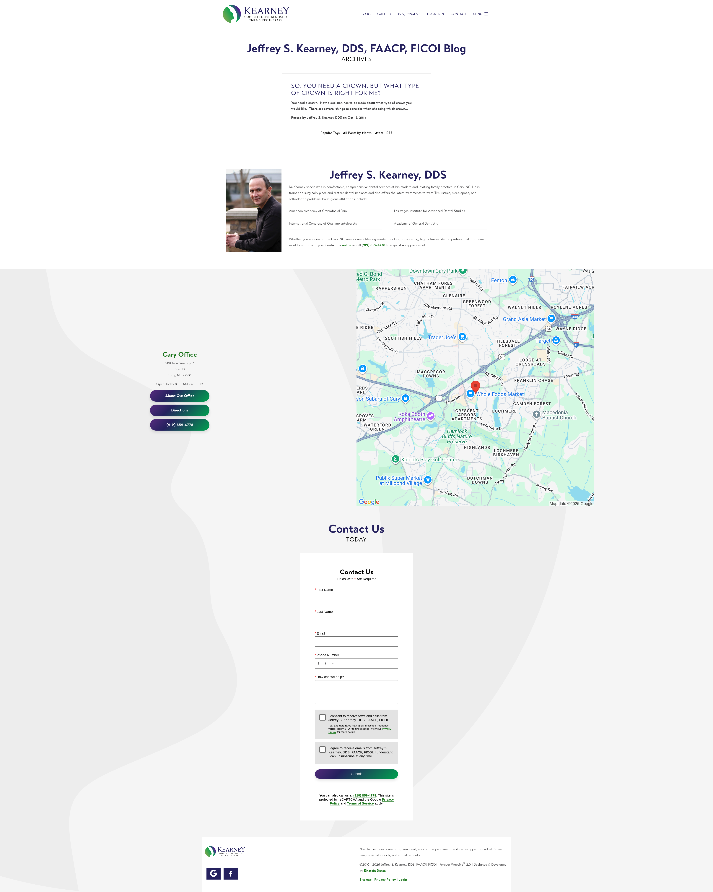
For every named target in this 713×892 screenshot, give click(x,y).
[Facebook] (231, 874)
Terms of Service (360, 803)
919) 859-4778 (374, 245)
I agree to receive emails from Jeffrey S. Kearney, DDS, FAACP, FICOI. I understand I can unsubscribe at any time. (360, 752)
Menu (477, 14)
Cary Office (179, 354)
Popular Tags (330, 133)
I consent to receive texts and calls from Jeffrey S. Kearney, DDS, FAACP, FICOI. (359, 724)
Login (403, 880)
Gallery (384, 14)
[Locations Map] (475, 387)
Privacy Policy (385, 880)
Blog (366, 14)
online (346, 245)
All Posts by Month (357, 133)
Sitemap (365, 880)
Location (435, 14)
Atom (379, 133)
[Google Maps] (213, 874)
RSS (389, 133)
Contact (458, 14)
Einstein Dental (375, 871)
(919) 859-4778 (364, 795)
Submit (356, 774)
